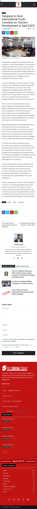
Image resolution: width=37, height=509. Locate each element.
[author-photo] (18, 242)
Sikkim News (21, 202)
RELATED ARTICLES (8, 266)
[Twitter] (8, 33)
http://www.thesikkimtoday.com (18, 247)
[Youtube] (28, 499)
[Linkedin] (18, 258)
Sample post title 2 (8, 436)
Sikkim (8, 10)
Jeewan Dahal (7, 28)
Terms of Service (11, 346)
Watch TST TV (18, 461)
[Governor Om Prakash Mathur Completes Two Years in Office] (6, 283)
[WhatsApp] (16, 33)
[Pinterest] (12, 33)
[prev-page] (3, 298)
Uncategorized (6, 421)
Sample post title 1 (8, 427)
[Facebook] (3, 33)
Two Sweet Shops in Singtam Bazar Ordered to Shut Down (9, 225)
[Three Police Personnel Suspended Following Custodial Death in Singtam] (6, 292)
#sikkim (9, 202)
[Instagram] (13, 499)
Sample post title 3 (8, 445)
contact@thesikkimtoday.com (22, 411)
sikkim (14, 202)
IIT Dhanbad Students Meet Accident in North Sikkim (27, 224)
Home (3, 10)
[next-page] (6, 298)
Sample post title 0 (8, 419)
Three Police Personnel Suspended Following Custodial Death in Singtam (22, 292)
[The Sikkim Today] (18, 368)
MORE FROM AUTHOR (22, 266)
